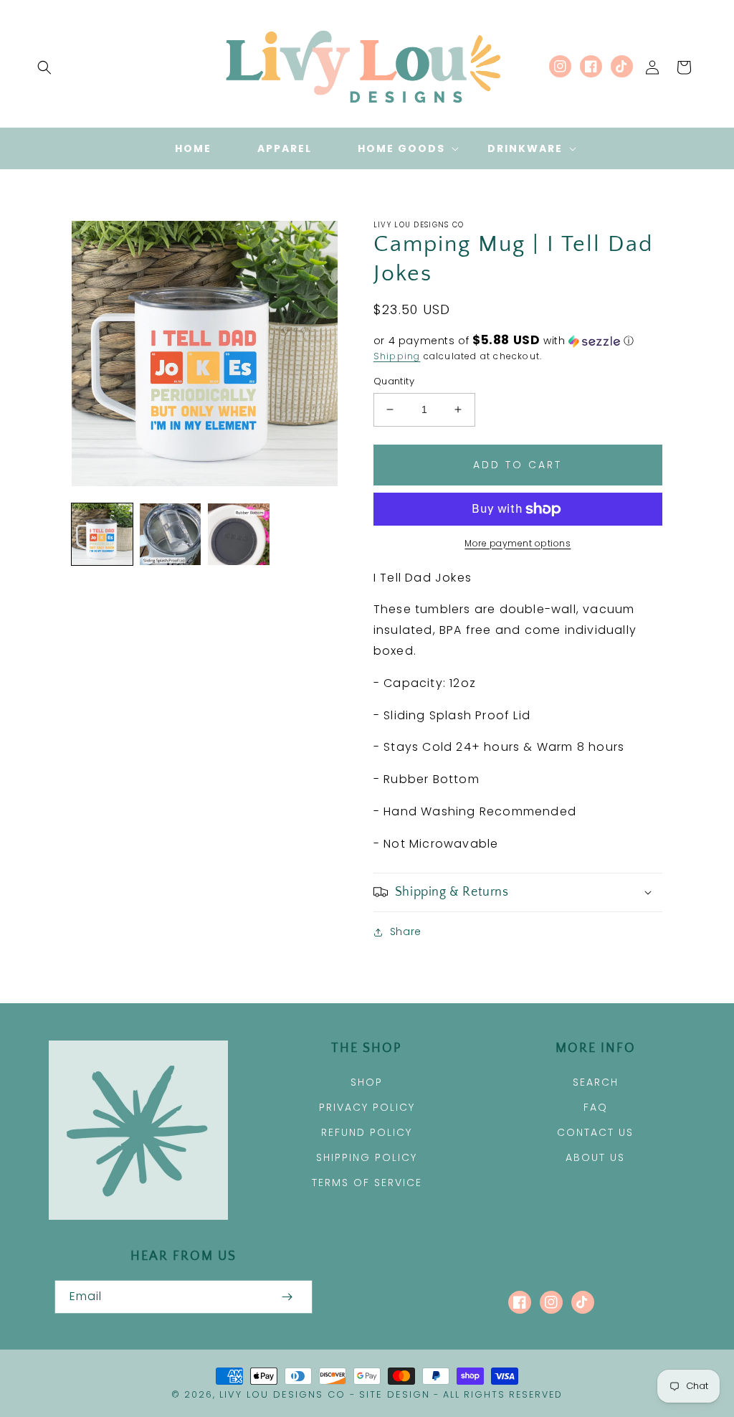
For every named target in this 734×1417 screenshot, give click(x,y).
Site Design (394, 1394)
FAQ (595, 1107)
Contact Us (595, 1132)
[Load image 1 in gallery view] (102, 533)
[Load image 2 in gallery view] (170, 533)
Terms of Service (367, 1182)
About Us (595, 1157)
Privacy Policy (367, 1107)
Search (596, 1082)
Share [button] (405, 931)
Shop (367, 1082)
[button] (44, 67)
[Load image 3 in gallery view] (238, 533)
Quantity (393, 381)
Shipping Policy (366, 1157)
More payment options (517, 543)
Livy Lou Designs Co (282, 1394)
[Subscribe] (287, 1297)
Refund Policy (366, 1132)
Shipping (397, 356)
